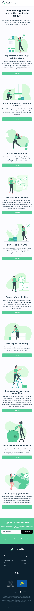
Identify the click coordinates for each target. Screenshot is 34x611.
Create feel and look (17, 154)
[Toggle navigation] (28, 2)
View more (17, 73)
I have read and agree (18, 538)
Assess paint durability (17, 344)
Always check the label (17, 198)
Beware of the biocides (17, 297)
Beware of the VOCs (17, 245)
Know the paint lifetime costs (17, 446)
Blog (5, 565)
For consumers (8, 560)
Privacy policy (25, 538)
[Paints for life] (9, 3)
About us (23, 560)
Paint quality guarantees (17, 494)
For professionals (9, 563)
